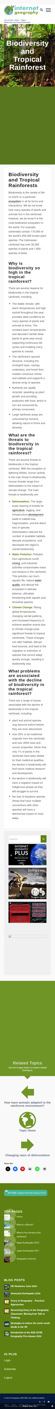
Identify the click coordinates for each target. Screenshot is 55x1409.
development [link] (35, 514)
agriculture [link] (18, 510)
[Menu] (47, 10)
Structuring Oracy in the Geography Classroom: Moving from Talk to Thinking (30, 1313)
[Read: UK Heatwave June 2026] (6, 1287)
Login (7, 1360)
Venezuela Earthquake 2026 (25, 1293)
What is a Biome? (25, 1224)
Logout (8, 1377)
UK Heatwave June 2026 (24, 1286)
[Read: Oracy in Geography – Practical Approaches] (6, 1301)
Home (19, 1216)
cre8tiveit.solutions (38, 1398)
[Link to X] (40, 1401)
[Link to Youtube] (48, 1401)
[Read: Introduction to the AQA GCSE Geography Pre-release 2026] (6, 1333)
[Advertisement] (27, 127)
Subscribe (10, 1369)
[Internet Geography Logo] (23, 10)
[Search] (40, 10)
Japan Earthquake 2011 (28, 1250)
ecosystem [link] (15, 201)
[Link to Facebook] (44, 1401)
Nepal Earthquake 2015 (28, 1242)
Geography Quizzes (26, 1258)
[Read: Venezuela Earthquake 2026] (6, 1294)
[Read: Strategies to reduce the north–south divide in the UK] (6, 1324)
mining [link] (16, 563)
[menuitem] (40, 10)
